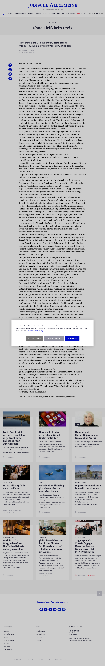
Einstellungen (54, 338)
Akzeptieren (72, 338)
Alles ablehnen (34, 338)
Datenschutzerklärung (35, 331)
